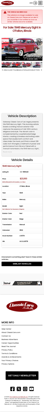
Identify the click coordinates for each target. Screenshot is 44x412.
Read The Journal (9, 346)
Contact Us (6, 336)
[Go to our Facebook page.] (12, 388)
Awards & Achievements (11, 357)
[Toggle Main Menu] (40, 3)
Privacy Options (8, 364)
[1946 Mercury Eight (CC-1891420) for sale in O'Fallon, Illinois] (22, 49)
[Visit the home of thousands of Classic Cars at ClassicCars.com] (9, 3)
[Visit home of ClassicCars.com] (22, 309)
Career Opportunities (10, 343)
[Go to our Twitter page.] (19, 388)
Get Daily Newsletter (22, 375)
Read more (7, 152)
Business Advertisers (10, 339)
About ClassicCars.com (11, 332)
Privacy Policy (7, 350)
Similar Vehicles (22, 264)
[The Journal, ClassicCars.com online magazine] (22, 283)
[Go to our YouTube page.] (31, 388)
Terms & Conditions (9, 353)
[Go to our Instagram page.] (25, 388)
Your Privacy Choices (10, 360)
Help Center (6, 329)
